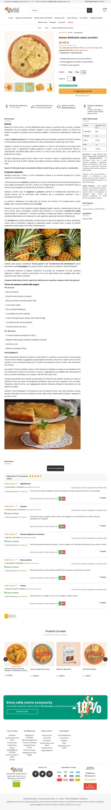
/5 (18, 107)
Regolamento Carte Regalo (29, 754)
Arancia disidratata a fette (14, 669)
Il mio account (47, 735)
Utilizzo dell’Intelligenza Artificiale (12, 750)
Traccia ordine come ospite (47, 744)
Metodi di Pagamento (29, 740)
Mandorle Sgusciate (37, 669)
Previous (5, 87)
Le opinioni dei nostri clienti (12, 739)
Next (54, 87)
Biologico (64, 740)
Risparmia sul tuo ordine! (64, 747)
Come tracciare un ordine (12, 756)
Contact (12, 759)
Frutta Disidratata (64, 735)
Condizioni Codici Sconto (29, 746)
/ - (75, 32)
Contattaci (101, 1)
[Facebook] (36, 774)
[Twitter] (42, 774)
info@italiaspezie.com (63, 1)
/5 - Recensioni (45, 1)
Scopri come (97, 48)
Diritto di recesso (29, 750)
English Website (46, 750)
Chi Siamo (12, 735)
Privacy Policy (12, 743)
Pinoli (64, 743)
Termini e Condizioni (30, 743)
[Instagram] (49, 774)
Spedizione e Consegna (29, 736)
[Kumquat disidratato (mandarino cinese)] (94, 654)
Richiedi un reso (46, 748)
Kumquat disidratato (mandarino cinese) (94, 670)
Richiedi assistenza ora (68, 107)
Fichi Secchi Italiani (63, 669)
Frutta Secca (64, 738)
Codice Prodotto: (88, 209)
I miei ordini (47, 738)
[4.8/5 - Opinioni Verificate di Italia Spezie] (90, 781)
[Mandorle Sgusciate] (42, 654)
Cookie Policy (12, 745)
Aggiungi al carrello (83, 91)
